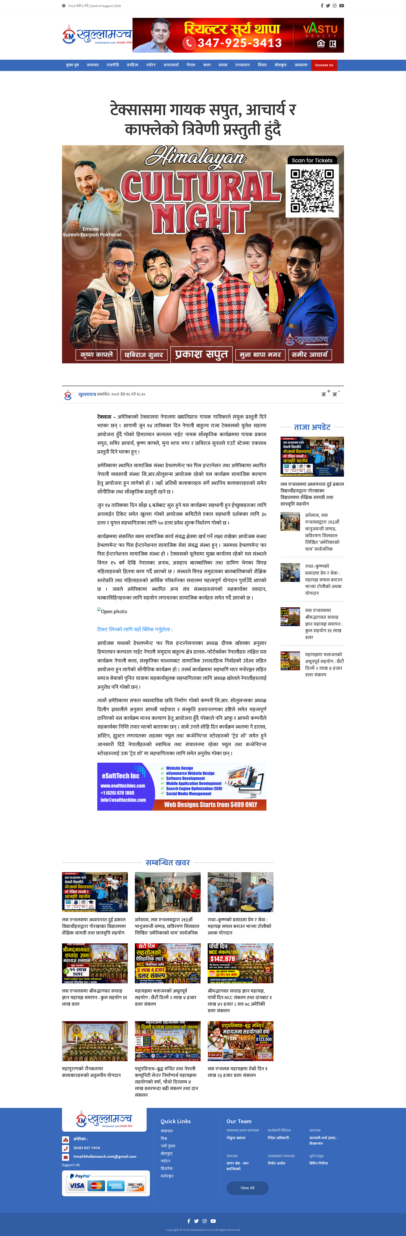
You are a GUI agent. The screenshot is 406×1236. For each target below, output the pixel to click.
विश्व (164, 1139)
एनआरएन (242, 65)
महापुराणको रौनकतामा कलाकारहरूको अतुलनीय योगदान (91, 1072)
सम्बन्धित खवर (168, 863)
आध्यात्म (301, 65)
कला (207, 65)
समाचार (93, 65)
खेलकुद (281, 65)
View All (247, 1188)
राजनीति (113, 65)
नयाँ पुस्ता (168, 1146)
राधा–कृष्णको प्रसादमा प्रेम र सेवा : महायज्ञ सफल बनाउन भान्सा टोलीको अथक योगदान (239, 926)
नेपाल (191, 65)
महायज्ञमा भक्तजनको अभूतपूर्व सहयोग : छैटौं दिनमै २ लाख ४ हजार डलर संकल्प (165, 997)
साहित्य (132, 65)
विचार (262, 65)
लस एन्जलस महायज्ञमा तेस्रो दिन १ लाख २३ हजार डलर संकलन (237, 1072)
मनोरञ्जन (167, 1176)
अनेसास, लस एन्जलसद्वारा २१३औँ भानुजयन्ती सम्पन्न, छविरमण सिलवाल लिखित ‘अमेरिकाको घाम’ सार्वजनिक (167, 926)
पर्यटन (151, 65)
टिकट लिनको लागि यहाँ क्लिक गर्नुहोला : (134, 629)
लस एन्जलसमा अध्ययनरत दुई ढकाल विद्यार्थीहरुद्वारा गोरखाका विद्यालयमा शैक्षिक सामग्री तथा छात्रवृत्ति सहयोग (94, 926)
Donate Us (324, 65)
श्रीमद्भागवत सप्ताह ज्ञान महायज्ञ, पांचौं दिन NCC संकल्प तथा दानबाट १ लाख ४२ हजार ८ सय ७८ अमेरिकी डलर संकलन (240, 1001)
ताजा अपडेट (312, 427)
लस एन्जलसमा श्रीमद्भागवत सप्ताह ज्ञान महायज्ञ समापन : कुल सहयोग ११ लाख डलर (94, 997)
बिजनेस (166, 1169)
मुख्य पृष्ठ (72, 65)
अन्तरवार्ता (171, 65)
